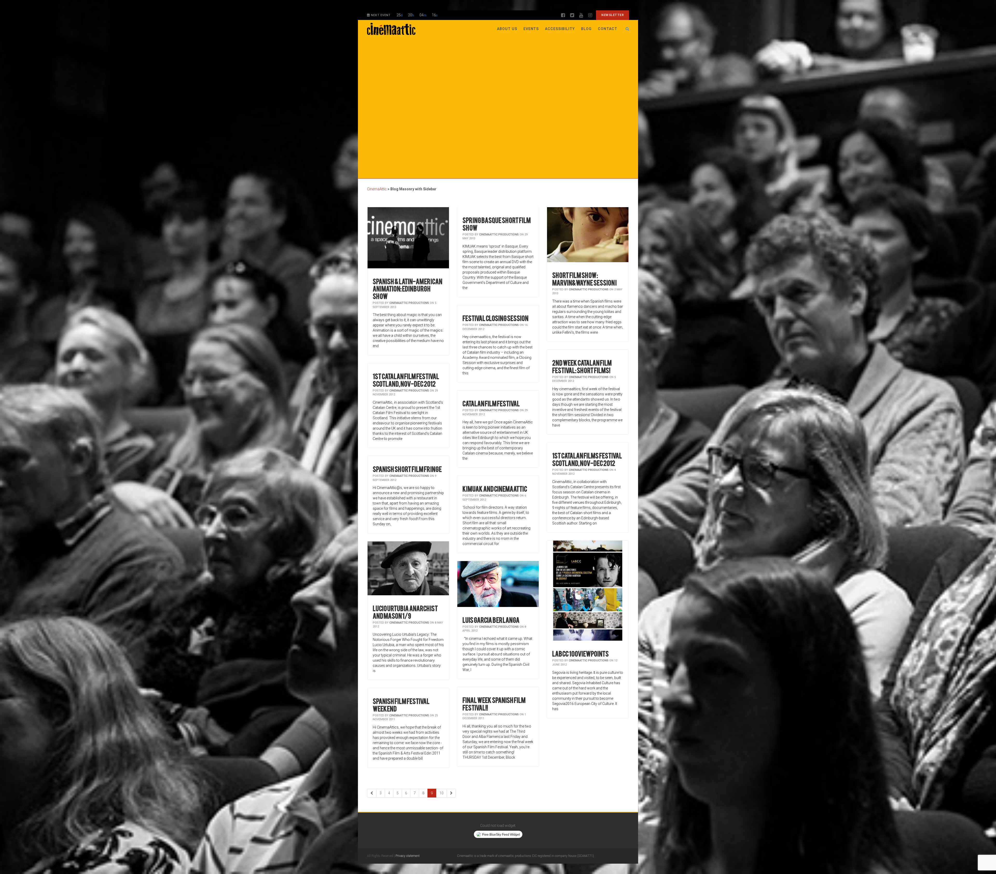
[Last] (451, 793)
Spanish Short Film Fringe (407, 468)
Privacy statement (408, 856)
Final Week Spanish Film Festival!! (493, 703)
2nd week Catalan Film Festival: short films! (582, 366)
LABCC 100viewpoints (580, 653)
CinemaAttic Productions (409, 303)
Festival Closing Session (495, 317)
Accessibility (560, 29)
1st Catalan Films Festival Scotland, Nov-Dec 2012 (587, 459)
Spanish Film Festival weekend (401, 704)
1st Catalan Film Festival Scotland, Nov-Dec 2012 (406, 380)
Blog (586, 29)
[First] (371, 793)
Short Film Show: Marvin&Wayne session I (584, 278)
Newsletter (612, 15)
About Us (507, 29)
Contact (607, 29)
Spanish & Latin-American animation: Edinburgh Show (407, 288)
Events (531, 29)
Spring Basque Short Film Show (496, 223)
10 (441, 793)
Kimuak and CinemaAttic (494, 488)
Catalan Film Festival (491, 403)
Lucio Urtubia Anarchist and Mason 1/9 (405, 612)
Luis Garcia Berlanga (491, 619)
